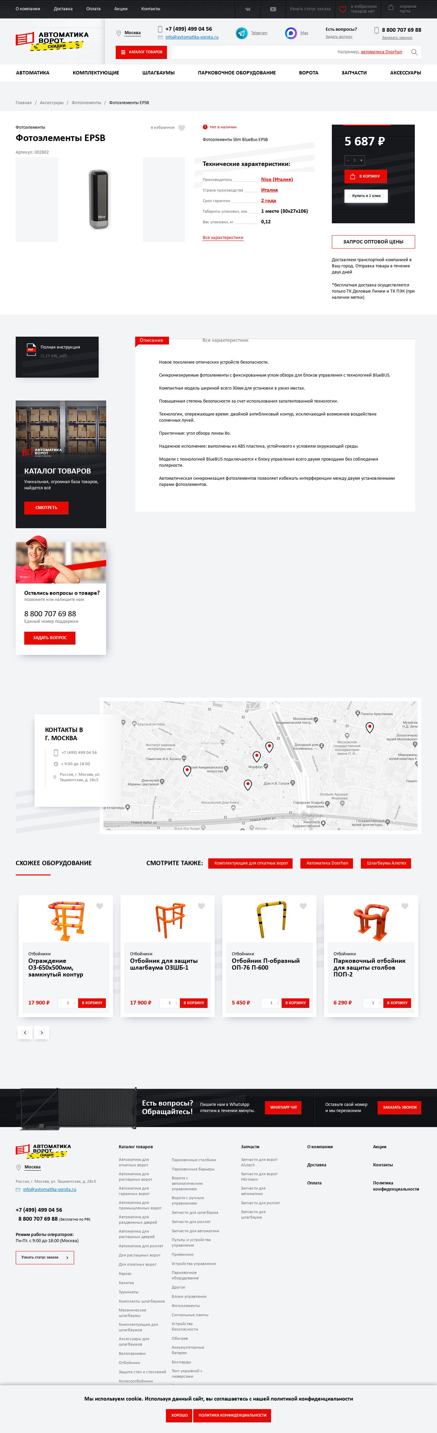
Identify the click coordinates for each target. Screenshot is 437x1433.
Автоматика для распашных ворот (135, 1177)
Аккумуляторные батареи (188, 1350)
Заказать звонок (397, 38)
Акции (121, 9)
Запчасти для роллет (191, 1222)
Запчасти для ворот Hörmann (259, 1177)
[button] (24, 1032)
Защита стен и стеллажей (142, 1372)
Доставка (63, 9)
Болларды (181, 1362)
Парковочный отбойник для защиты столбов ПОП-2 (370, 968)
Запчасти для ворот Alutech (259, 1162)
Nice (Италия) (277, 179)
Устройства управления (194, 1264)
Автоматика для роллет (141, 1246)
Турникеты (129, 1292)
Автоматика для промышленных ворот (140, 1205)
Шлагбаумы (158, 73)
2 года (268, 200)
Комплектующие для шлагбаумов (138, 1327)
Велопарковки (132, 1353)
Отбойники (129, 1363)
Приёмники (183, 1254)
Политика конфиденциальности (395, 1186)
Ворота (309, 73)
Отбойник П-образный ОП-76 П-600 (266, 964)
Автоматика (33, 73)
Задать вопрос (339, 36)
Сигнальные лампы (190, 1315)
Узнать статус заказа (40, 1257)
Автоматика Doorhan (327, 863)
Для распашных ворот (139, 1255)
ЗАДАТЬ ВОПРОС (50, 638)
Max (304, 33)
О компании (28, 9)
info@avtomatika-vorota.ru (192, 37)
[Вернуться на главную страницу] (60, 41)
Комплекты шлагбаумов (142, 1301)
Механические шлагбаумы (132, 1313)
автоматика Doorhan (381, 52)
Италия (269, 190)
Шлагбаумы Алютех (386, 863)
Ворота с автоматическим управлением (187, 1183)
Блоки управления (189, 1296)
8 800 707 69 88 (401, 30)
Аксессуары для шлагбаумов (134, 1342)
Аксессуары (405, 73)
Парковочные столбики (194, 1160)
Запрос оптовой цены (373, 242)
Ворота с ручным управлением (188, 1201)
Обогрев (180, 1338)
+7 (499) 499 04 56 (189, 29)
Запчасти (354, 73)
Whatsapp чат (283, 1108)
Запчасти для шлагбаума (195, 1212)
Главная (24, 103)
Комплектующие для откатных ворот (251, 863)
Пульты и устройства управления (191, 1243)
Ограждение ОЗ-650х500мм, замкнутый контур (55, 968)
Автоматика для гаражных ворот (134, 1191)
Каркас (125, 1274)
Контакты (150, 9)
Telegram (259, 33)
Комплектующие (96, 73)
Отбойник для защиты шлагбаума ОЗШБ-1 (164, 964)
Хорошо (179, 1416)
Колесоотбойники (136, 1381)
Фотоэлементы (86, 103)
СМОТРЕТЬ (46, 507)
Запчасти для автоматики (195, 1231)
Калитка (126, 1283)
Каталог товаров (146, 52)
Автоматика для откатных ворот (134, 1162)
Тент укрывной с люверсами (187, 1374)
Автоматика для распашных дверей (137, 1234)
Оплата (93, 9)
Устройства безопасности (185, 1327)
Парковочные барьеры (193, 1169)
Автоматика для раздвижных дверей (138, 1220)
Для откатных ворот (137, 1264)
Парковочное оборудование (237, 73)
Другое (178, 1287)
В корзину (370, 176)
